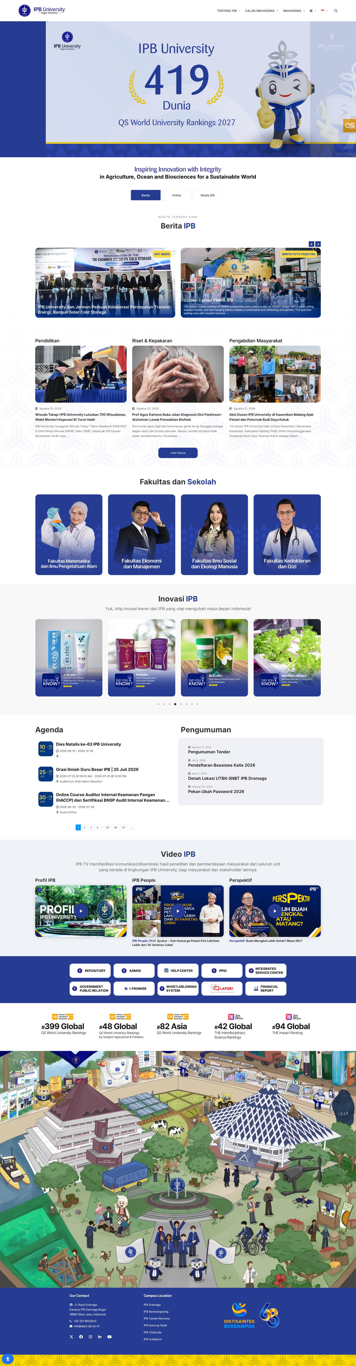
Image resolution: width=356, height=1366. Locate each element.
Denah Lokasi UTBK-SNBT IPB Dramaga (227, 778)
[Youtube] (109, 1337)
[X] (71, 1337)
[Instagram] (90, 1337)
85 (107, 827)
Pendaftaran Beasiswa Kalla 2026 (221, 765)
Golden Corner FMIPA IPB (208, 300)
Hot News (162, 254)
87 (123, 827)
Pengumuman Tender (209, 751)
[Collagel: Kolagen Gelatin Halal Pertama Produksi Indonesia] (287, 658)
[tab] (146, 195)
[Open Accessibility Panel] (8, 1359)
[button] (158, 704)
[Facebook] (81, 1337)
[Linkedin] (100, 1337)
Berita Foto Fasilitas (298, 254)
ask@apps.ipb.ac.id (86, 1326)
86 (115, 827)
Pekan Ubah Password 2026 (216, 791)
